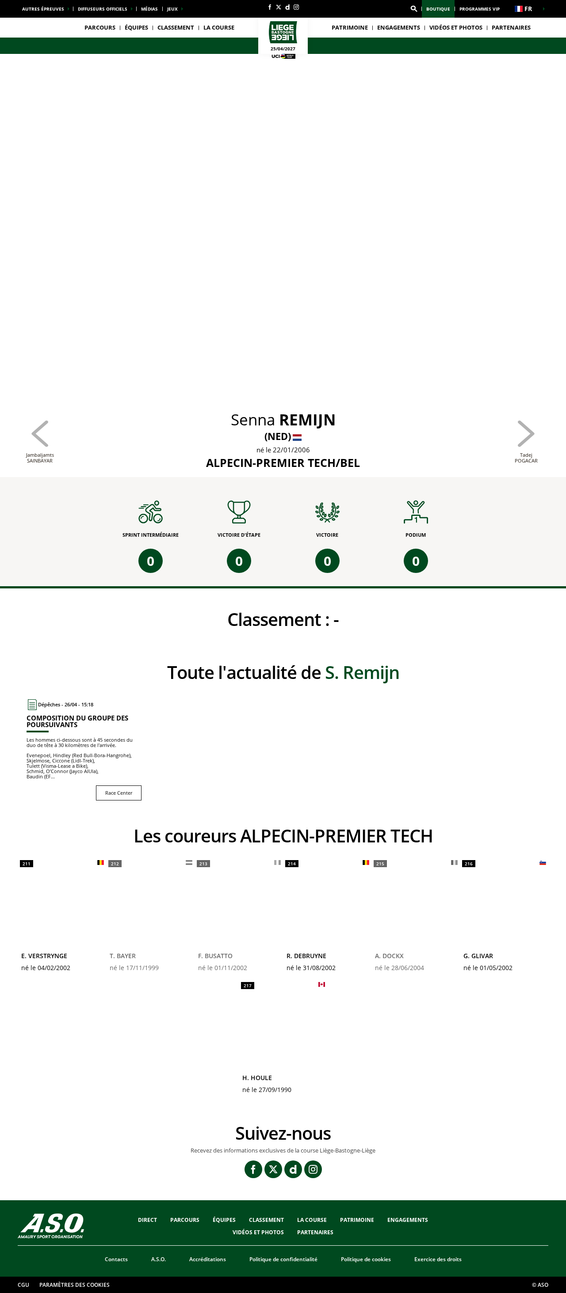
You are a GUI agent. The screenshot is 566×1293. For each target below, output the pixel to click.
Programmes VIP (479, 9)
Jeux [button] (172, 9)
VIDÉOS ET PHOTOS (455, 27)
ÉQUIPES (224, 1220)
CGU (23, 1285)
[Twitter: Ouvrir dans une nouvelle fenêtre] (278, 7)
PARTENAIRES (511, 27)
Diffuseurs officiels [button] (102, 9)
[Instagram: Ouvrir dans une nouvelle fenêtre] (296, 7)
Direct (147, 1220)
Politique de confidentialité (283, 1259)
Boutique (438, 9)
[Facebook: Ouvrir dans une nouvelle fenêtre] (269, 7)
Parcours (99, 27)
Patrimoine (350, 27)
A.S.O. (158, 1259)
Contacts (116, 1259)
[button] (413, 9)
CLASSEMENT (175, 27)
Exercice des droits (438, 1259)
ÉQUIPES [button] (136, 27)
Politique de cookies (366, 1259)
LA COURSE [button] (218, 27)
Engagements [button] (398, 27)
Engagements (407, 1220)
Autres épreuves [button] (43, 9)
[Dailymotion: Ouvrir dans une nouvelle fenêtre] (287, 7)
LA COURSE (312, 1220)
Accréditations (207, 1259)
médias (149, 9)
